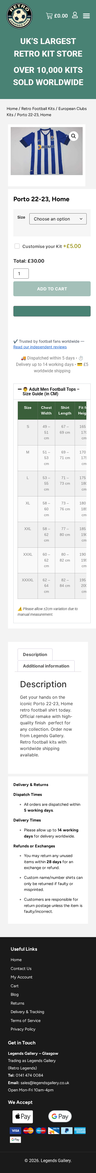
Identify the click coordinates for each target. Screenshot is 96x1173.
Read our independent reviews (40, 347)
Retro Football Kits (38, 108)
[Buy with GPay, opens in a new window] (52, 311)
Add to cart (52, 288)
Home (12, 108)
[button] (86, 15)
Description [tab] (35, 654)
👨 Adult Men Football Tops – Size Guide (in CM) (51, 391)
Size (21, 217)
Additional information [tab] (46, 666)
